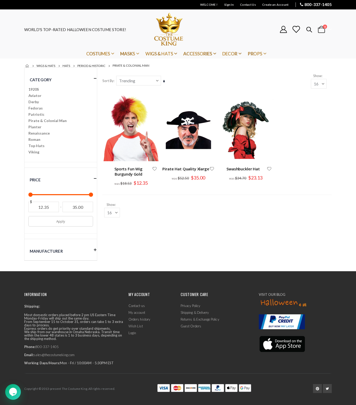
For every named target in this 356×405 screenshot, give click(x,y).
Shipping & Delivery (195, 312)
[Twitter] (327, 388)
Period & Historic (91, 65)
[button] (154, 168)
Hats (66, 65)
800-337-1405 (318, 4)
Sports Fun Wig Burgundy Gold (128, 171)
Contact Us (248, 4)
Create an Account (275, 4)
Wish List (135, 326)
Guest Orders (191, 326)
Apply (60, 221)
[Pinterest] (317, 388)
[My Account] (283, 29)
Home (27, 65)
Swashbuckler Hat (243, 168)
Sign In (229, 4)
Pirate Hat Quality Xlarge (185, 168)
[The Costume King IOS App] (282, 344)
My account (136, 312)
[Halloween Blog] (284, 303)
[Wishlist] (296, 29)
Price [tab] (35, 179)
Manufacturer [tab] (46, 251)
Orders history (139, 319)
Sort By (108, 81)
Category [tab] (41, 79)
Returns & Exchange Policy (200, 319)
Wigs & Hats (45, 65)
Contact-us (136, 306)
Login (132, 333)
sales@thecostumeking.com (54, 355)
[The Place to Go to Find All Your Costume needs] (178, 29)
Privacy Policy (190, 306)
